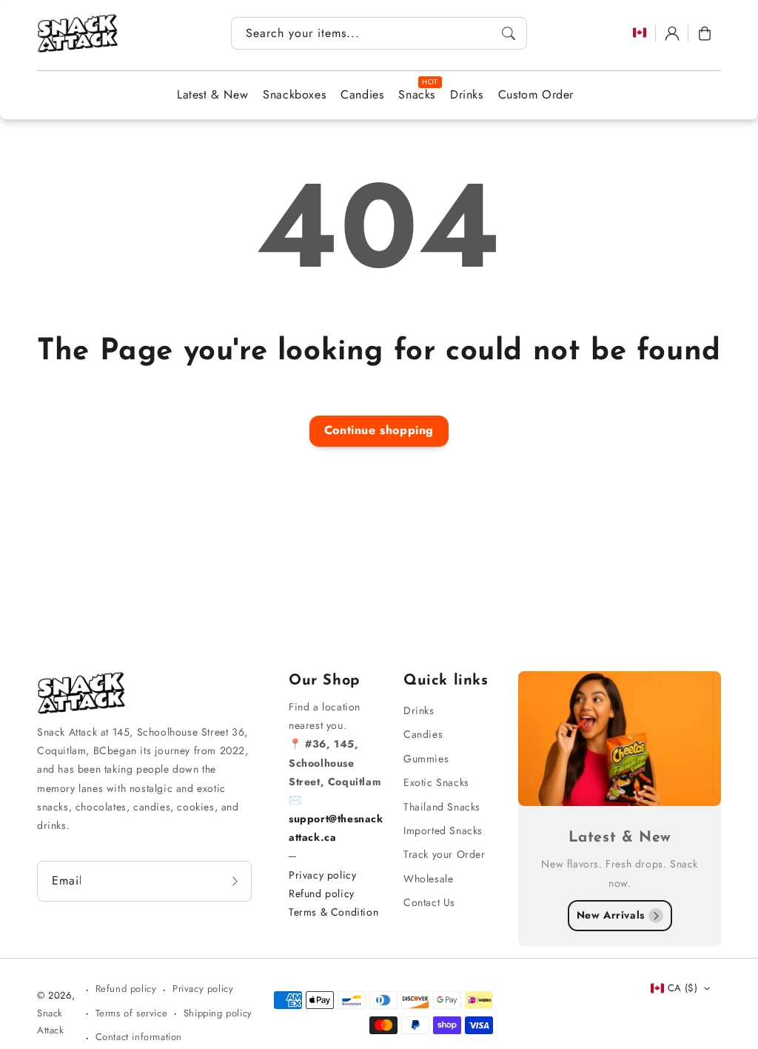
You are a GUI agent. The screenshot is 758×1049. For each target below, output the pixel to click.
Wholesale (428, 878)
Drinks (419, 710)
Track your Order (444, 854)
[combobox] (379, 33)
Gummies (426, 758)
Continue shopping (379, 430)
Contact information (138, 1037)
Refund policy (322, 893)
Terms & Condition (333, 912)
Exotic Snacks (436, 782)
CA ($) (682, 988)
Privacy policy (322, 874)
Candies (423, 734)
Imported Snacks (443, 830)
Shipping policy (218, 1013)
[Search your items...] (508, 33)
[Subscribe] (235, 881)
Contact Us (429, 902)
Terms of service (131, 1013)
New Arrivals (611, 915)
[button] (704, 33)
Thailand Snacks (441, 806)
